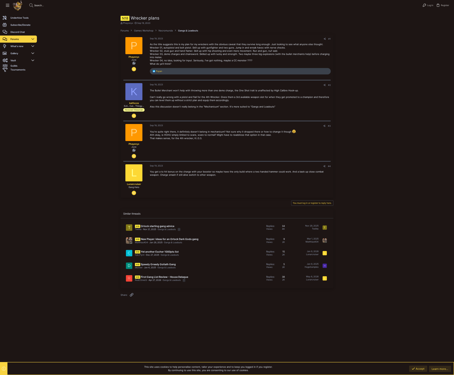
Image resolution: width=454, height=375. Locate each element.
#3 (329, 126)
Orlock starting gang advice (157, 226)
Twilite (138, 229)
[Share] (325, 39)
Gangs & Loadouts (167, 229)
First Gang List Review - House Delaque (164, 276)
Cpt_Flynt (139, 254)
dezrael (138, 267)
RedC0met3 (141, 280)
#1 (329, 38)
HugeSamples (312, 267)
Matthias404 (141, 242)
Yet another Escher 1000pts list (160, 251)
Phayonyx (128, 23)
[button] (8, 5)
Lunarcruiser (312, 254)
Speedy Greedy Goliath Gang (158, 264)
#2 (329, 85)
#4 (329, 166)
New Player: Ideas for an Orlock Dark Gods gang (169, 239)
